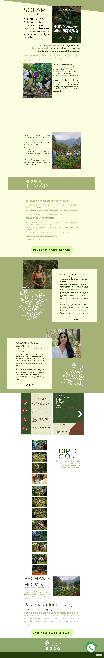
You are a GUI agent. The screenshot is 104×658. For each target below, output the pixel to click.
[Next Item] (80, 413)
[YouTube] (77, 319)
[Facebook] (74, 319)
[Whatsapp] (58, 648)
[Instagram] (71, 319)
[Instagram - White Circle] (47, 648)
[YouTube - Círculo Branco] (55, 648)
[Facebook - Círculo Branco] (51, 648)
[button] (66, 586)
